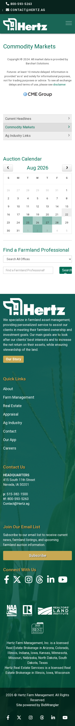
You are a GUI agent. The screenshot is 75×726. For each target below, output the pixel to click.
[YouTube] (63, 580)
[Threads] (39, 580)
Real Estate (12, 406)
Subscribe (37, 555)
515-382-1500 (17, 494)
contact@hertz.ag (27, 10)
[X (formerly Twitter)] (17, 580)
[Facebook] (6, 580)
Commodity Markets (20, 127)
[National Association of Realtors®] (27, 610)
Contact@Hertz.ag (16, 504)
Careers (9, 448)
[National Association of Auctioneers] (12, 610)
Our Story (13, 359)
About (8, 389)
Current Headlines (18, 119)
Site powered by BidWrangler (37, 705)
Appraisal (10, 414)
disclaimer (59, 84)
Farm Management (18, 397)
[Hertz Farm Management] (25, 24)
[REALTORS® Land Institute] (53, 610)
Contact (9, 431)
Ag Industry (12, 423)
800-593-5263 (21, 4)
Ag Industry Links (18, 136)
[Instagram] (28, 580)
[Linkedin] (50, 580)
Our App (9, 440)
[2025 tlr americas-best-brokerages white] (37, 627)
